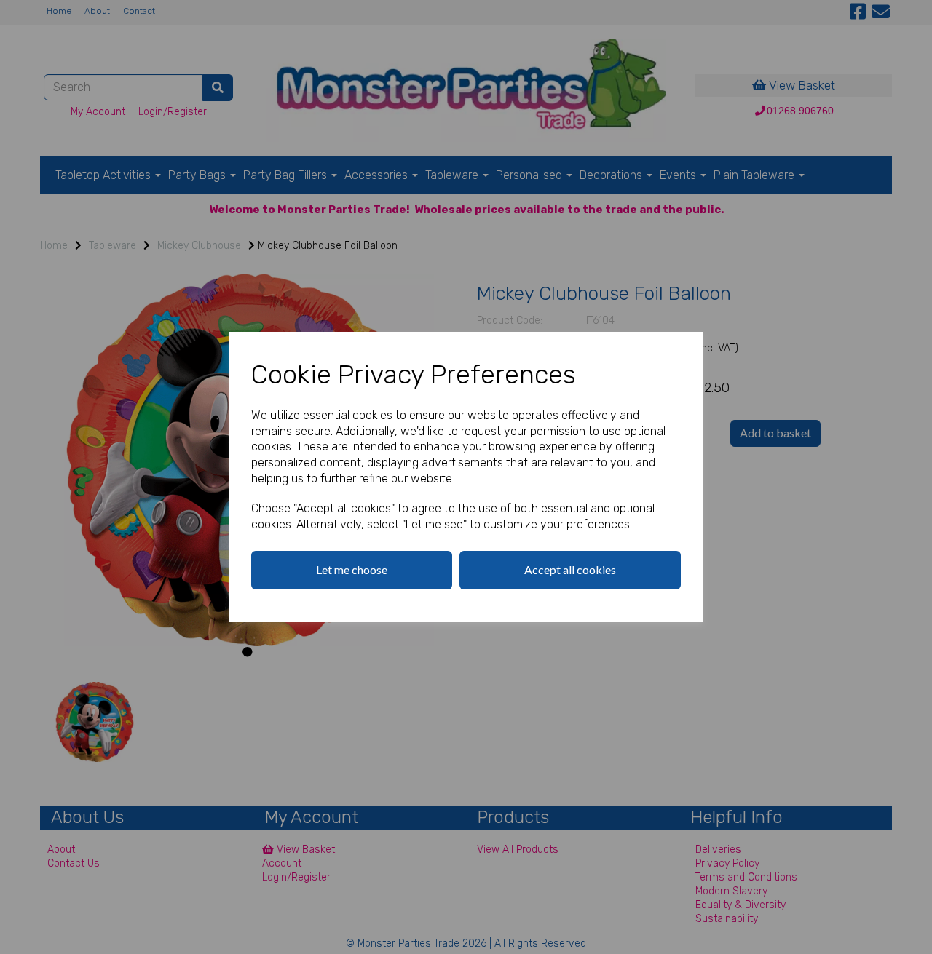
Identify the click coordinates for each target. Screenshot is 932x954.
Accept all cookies (570, 569)
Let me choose (351, 569)
